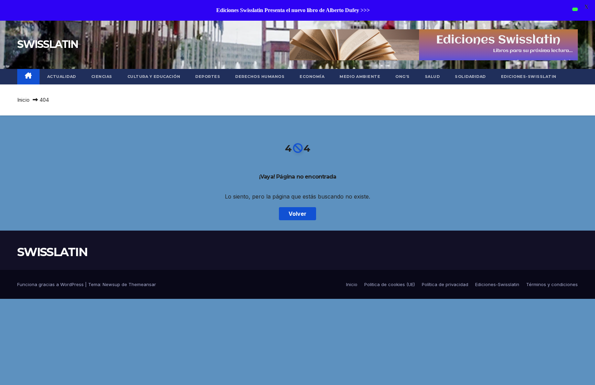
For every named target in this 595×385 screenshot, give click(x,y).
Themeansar (142, 284)
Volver (297, 213)
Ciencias (101, 76)
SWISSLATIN (47, 44)
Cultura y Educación (153, 76)
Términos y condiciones (552, 284)
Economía (312, 76)
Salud (432, 76)
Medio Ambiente (360, 76)
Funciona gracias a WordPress (51, 284)
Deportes (207, 76)
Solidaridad (470, 76)
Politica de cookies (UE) (389, 284)
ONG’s (402, 76)
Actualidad (61, 76)
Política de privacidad (445, 284)
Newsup (111, 284)
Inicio (23, 100)
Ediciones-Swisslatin (528, 76)
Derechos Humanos (259, 76)
